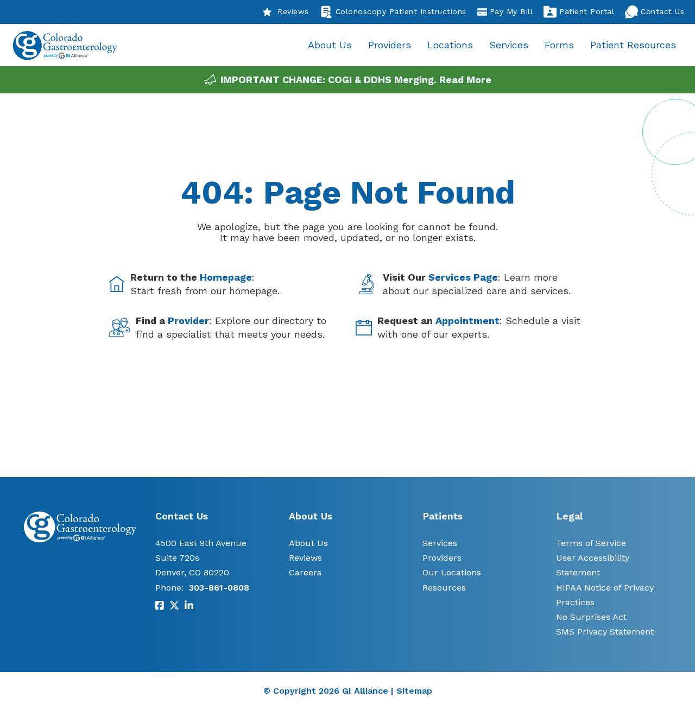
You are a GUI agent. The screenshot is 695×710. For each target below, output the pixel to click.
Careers (305, 572)
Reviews (293, 11)
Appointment (467, 320)
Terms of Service (591, 543)
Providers (389, 44)
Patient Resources (633, 44)
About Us (330, 44)
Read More (465, 79)
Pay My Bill (511, 11)
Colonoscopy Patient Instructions (401, 11)
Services (508, 44)
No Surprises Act (591, 617)
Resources (444, 587)
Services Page (463, 277)
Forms (559, 44)
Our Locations (451, 572)
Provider (188, 320)
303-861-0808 (219, 587)
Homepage (226, 277)
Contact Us (662, 11)
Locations (450, 44)
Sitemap (414, 691)
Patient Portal (586, 11)
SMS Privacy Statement (605, 631)
